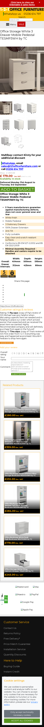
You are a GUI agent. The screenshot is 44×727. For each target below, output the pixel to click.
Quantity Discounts (15, 654)
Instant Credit (11, 671)
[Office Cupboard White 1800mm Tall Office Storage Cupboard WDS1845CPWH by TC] (22, 432)
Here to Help (13, 660)
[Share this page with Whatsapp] (24, 294)
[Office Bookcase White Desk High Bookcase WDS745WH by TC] (22, 528)
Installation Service (15, 649)
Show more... (7, 343)
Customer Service (16, 622)
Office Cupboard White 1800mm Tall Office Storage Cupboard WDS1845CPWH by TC (18, 441)
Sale (21, 24)
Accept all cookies (22, 721)
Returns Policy (12, 633)
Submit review (18, 374)
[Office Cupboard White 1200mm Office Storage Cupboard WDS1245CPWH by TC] (22, 401)
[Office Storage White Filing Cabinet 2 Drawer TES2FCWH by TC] (22, 560)
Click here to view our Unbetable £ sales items (22, 3)
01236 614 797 (32, 13)
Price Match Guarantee (17, 644)
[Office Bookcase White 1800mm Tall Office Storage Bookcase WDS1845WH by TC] (22, 496)
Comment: (5, 367)
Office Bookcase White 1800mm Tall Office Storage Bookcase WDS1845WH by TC (17, 505)
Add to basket (17, 189)
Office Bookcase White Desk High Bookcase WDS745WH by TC (18, 538)
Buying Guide (12, 666)
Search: (22, 17)
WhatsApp (8, 163)
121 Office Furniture (22, 9)
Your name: (3, 358)
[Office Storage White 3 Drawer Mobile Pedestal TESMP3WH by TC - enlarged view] (22, 99)
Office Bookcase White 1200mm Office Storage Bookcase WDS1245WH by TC (20, 474)
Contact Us (10, 628)
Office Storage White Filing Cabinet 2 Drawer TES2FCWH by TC (19, 570)
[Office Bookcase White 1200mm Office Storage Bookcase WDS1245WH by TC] (22, 464)
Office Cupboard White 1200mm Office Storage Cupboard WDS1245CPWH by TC (21, 411)
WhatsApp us (12, 13)
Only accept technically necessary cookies (22, 713)
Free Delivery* (12, 638)
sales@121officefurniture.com (19, 166)
